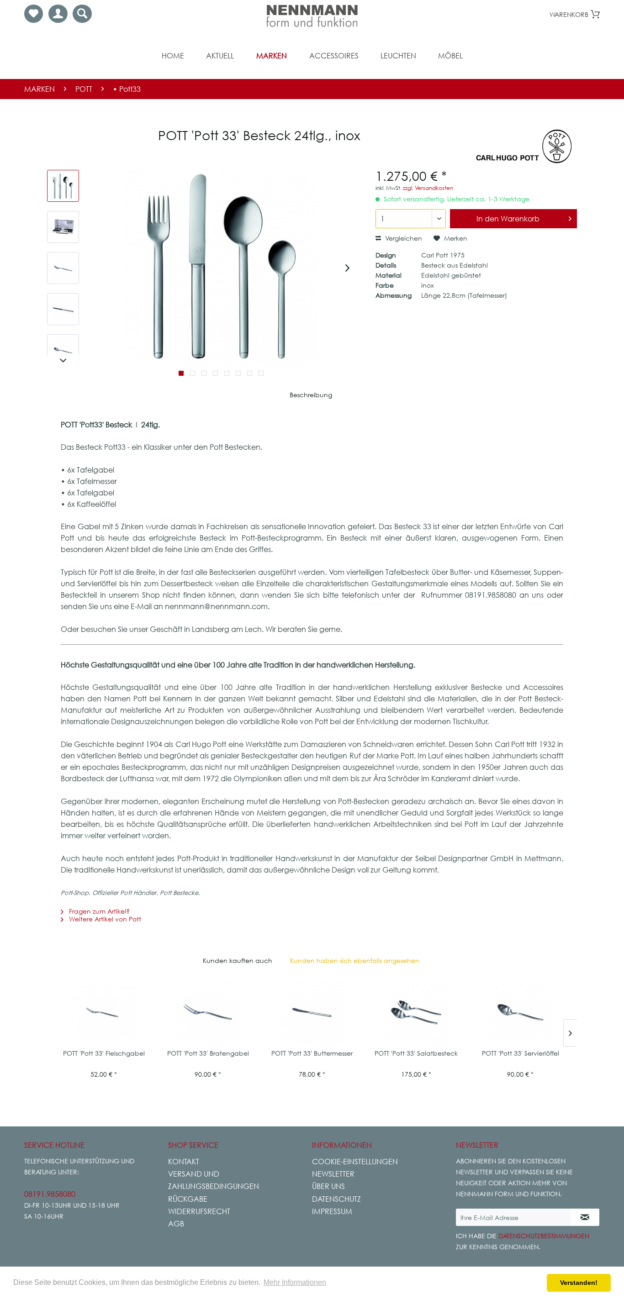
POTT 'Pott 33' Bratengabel (208, 1053)
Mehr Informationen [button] (295, 1282)
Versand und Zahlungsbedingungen (213, 1180)
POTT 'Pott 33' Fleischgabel (104, 1053)
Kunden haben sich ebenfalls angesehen (354, 960)
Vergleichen (402, 238)
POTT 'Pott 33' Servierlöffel (520, 1053)
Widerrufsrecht (199, 1211)
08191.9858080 (49, 1194)
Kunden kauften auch (237, 960)
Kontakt (183, 1161)
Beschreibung (311, 395)
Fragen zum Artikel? (98, 911)
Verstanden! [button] (579, 1282)
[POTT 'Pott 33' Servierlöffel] (520, 1012)
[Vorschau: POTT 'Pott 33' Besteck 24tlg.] (63, 186)
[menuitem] (33, 14)
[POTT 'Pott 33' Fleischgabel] (103, 1012)
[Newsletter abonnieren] (585, 1217)
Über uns (328, 1186)
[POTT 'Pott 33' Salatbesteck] (416, 1012)
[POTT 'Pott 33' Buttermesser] (312, 1012)
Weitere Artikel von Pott (104, 919)
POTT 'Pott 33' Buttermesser (312, 1053)
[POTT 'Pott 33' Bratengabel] (207, 1012)
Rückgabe (187, 1199)
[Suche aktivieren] (82, 14)
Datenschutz (336, 1199)
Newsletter (333, 1173)
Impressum (332, 1211)
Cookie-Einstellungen (355, 1161)
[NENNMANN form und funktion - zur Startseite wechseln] (312, 16)
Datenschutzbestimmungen (543, 1236)
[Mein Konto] (58, 14)
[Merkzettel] (33, 14)
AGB (176, 1223)
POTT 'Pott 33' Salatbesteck (416, 1053)
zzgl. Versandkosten (428, 187)
